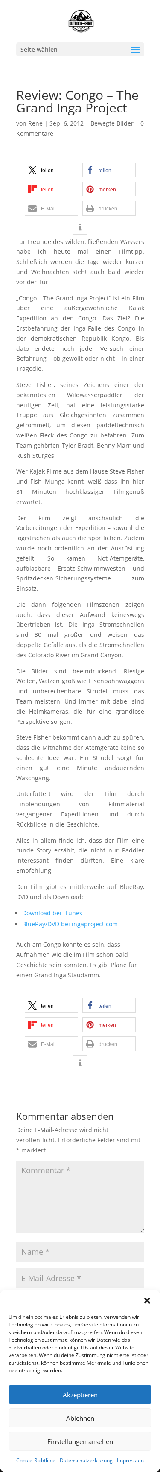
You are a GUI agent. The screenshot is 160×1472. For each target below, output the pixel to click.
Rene (35, 123)
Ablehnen (80, 1418)
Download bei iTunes (52, 913)
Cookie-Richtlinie (35, 1460)
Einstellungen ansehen (80, 1441)
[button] (147, 1300)
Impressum (130, 1460)
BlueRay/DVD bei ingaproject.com (70, 924)
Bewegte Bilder (112, 123)
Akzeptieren (80, 1395)
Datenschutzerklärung (86, 1460)
